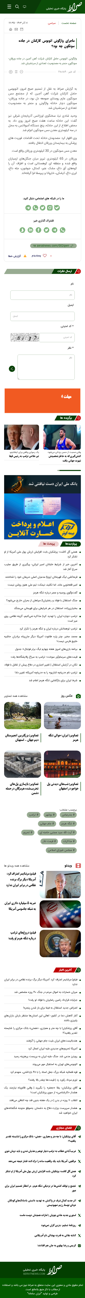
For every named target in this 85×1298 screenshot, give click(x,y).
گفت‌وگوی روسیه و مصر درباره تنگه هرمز (55, 592)
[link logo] (42, 1270)
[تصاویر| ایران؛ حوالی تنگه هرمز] (62, 715)
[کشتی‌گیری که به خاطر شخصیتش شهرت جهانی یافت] (62, 437)
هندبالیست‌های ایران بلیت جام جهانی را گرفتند (51, 1041)
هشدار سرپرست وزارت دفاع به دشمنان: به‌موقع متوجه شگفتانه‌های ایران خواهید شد (40, 1110)
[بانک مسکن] (42, 401)
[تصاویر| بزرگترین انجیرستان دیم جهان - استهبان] (22, 715)
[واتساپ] (35, 208)
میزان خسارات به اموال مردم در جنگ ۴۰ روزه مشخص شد (45, 992)
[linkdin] (30, 230)
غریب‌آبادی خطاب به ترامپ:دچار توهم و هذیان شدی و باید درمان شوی (40, 1151)
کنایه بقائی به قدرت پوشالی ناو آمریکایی (55, 1235)
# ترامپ (33, 815)
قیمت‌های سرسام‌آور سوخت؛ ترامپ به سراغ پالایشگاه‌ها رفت (44, 657)
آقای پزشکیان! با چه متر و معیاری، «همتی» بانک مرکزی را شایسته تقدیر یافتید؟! (40, 1030)
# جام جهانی (47, 823)
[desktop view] (24, 7)
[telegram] (55, 230)
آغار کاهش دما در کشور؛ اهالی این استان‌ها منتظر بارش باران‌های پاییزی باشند (40, 1018)
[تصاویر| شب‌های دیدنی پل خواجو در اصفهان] (62, 764)
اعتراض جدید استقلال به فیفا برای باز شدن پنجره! (50, 1008)
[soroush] (22, 230)
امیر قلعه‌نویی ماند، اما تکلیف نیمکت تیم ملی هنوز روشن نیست (42, 585)
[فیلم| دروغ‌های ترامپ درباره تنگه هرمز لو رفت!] (60, 943)
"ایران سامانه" (34, 1294)
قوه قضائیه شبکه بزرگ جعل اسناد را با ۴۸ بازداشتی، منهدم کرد (43, 1072)
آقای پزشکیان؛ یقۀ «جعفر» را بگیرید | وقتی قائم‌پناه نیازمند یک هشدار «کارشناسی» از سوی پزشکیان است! (40, 1090)
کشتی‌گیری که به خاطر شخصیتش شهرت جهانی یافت (64, 458)
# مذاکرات (69, 841)
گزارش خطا (14, 256)
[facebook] (38, 230)
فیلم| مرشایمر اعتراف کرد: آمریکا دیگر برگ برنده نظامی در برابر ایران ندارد (21, 880)
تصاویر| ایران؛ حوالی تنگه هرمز (63, 737)
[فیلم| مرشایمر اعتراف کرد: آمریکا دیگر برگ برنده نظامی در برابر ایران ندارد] (60, 884)
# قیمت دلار (49, 841)
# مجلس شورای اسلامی (61, 850)
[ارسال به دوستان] (16, 29)
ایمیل (71, 305)
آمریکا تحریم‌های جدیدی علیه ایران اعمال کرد (52, 1048)
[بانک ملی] (42, 484)
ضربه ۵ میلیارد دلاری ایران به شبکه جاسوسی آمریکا (20, 906)
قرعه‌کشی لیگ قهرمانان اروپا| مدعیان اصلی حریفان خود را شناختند (41, 577)
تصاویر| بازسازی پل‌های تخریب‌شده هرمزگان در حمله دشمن (22, 788)
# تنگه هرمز (68, 823)
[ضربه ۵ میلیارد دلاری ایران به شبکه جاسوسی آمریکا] (60, 914)
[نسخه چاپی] (10, 29)
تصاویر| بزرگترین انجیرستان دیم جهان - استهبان (22, 737)
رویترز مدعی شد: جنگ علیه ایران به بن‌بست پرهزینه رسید (45, 1056)
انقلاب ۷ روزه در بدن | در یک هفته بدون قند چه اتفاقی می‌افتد (43, 1100)
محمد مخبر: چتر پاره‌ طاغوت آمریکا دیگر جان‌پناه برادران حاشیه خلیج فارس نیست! (40, 639)
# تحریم (27, 832)
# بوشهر (50, 815)
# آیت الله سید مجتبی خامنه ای (57, 832)
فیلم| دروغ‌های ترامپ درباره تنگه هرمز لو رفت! (22, 935)
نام (72, 284)
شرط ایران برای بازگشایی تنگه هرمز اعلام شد (53, 680)
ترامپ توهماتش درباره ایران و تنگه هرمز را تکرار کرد (48, 629)
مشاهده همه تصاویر (15, 696)
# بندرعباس (68, 815)
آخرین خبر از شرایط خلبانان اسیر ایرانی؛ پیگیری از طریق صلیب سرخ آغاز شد (40, 567)
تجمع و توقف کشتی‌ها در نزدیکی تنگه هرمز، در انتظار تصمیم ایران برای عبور (40, 1188)
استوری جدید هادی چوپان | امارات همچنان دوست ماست (48, 1215)
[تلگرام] (28, 208)
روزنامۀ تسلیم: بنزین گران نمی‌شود (58, 1225)
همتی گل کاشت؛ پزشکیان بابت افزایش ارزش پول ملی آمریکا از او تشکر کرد (40, 554)
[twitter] (46, 230)
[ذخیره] (21, 29)
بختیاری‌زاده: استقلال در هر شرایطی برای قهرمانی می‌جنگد (45, 608)
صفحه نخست (68, 23)
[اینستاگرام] (49, 208)
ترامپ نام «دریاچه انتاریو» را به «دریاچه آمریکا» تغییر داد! (46, 672)
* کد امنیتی (67, 326)
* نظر (71, 348)
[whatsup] (63, 230)
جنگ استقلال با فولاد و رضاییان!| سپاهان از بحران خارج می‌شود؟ (41, 600)
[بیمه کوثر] (42, 529)
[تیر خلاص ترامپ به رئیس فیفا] (20, 437)
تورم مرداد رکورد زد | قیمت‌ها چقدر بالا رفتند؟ (52, 1080)
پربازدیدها (71, 543)
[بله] (57, 208)
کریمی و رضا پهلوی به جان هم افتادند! (56, 1246)
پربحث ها (49, 543)
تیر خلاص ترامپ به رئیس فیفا (24, 456)
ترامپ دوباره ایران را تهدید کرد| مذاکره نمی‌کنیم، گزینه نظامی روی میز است (40, 618)
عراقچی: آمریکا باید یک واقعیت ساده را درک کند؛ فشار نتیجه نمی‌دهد (42, 1161)
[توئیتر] (42, 208)
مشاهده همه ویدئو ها (16, 865)
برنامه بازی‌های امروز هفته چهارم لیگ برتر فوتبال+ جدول (46, 649)
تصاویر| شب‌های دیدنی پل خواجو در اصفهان (62, 786)
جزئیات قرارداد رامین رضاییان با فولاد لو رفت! (52, 1000)
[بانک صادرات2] (42, 506)
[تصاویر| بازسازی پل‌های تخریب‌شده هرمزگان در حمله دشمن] (22, 764)
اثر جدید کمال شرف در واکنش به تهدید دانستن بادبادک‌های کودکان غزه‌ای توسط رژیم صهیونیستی (42, 1203)
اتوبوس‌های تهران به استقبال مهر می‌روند (54, 1064)
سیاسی (52, 23)
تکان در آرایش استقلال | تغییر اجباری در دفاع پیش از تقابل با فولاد (40, 665)
